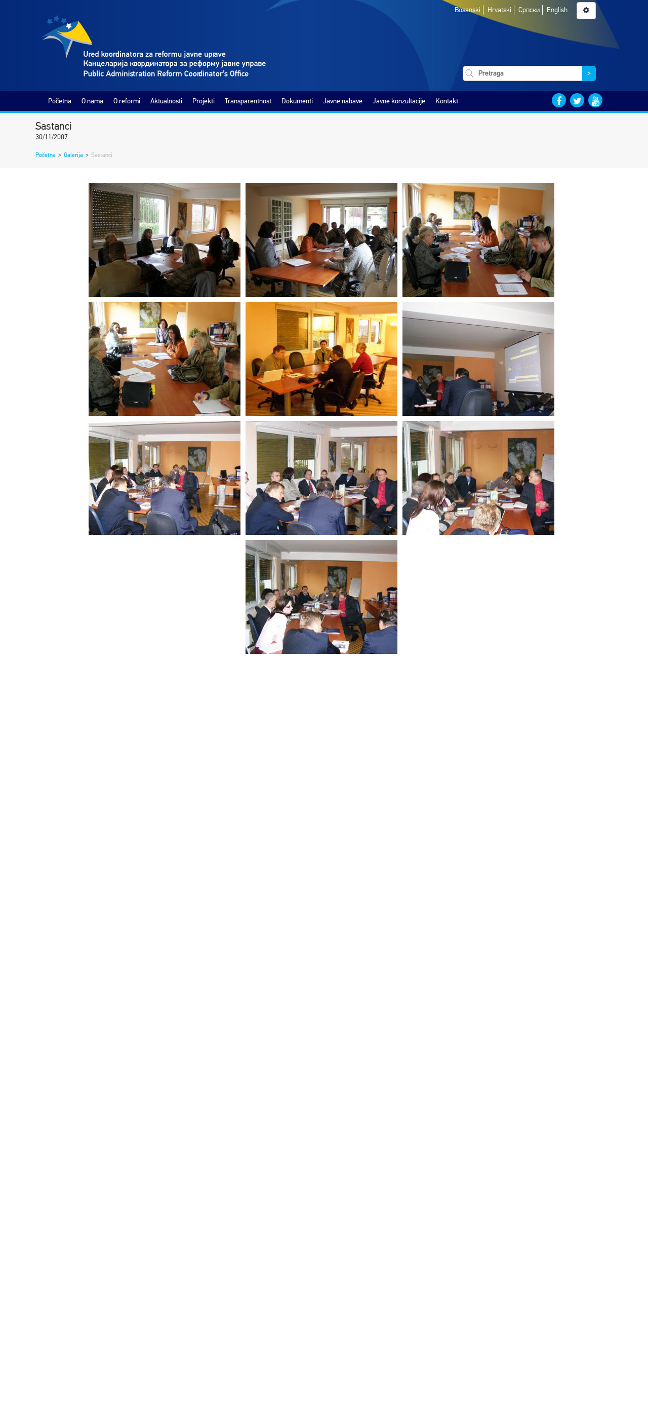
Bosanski (467, 10)
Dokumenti (297, 101)
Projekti (203, 101)
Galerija (73, 155)
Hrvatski (499, 10)
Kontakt (446, 101)
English (557, 10)
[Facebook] (559, 100)
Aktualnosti (166, 101)
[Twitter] (577, 100)
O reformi (126, 101)
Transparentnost (248, 101)
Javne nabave (342, 101)
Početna (59, 101)
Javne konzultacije (399, 101)
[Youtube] (595, 100)
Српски (529, 10)
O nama (92, 101)
